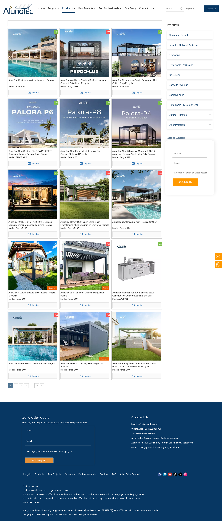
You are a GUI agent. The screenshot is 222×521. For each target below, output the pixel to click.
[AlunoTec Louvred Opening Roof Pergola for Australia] (84, 336)
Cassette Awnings (178, 85)
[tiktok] (175, 474)
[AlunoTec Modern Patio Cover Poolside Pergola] (32, 336)
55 (36, 385)
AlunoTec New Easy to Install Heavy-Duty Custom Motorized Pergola (81, 152)
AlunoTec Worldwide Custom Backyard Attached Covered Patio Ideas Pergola (84, 81)
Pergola (52, 8)
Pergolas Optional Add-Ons (183, 45)
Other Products (177, 125)
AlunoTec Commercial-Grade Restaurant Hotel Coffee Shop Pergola (135, 81)
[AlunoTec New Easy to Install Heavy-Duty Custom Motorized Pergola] (84, 123)
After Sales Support (130, 474)
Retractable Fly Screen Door (184, 105)
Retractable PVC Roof (181, 65)
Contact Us (145, 8)
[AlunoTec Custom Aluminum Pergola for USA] (136, 194)
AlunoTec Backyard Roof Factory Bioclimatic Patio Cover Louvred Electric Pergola (134, 365)
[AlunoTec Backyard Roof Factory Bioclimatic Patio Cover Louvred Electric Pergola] (136, 336)
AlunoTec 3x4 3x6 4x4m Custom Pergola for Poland (82, 294)
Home (41, 8)
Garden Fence (176, 95)
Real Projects (86, 8)
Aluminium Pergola (179, 35)
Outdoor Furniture (178, 115)
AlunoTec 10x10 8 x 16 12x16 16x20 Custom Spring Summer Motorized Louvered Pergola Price (30, 224)
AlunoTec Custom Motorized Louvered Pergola (31, 80)
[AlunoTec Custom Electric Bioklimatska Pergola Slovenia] (32, 265)
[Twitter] (180, 474)
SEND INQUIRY (185, 182)
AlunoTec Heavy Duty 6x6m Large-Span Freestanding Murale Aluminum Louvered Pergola (84, 223)
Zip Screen (174, 75)
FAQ (114, 474)
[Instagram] (185, 474)
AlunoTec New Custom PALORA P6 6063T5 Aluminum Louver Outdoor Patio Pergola (30, 152)
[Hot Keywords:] (181, 8)
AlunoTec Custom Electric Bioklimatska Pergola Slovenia (31, 294)
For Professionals (109, 8)
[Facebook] (160, 474)
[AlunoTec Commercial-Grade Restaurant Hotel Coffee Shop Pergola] (136, 52)
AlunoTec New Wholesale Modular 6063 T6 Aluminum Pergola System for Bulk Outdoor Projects (134, 153)
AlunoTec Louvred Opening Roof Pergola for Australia (82, 365)
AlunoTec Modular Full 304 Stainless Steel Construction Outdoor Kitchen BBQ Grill (133, 294)
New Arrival (175, 55)
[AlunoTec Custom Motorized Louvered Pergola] (32, 52)
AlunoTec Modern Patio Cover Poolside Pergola (31, 363)
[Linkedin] (165, 474)
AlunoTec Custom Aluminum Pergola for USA (134, 222)
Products (67, 8)
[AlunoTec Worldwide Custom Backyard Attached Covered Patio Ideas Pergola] (84, 52)
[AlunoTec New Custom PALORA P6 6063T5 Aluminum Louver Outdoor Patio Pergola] (32, 123)
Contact (104, 474)
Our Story (130, 8)
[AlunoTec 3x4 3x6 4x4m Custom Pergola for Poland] (84, 265)
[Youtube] (170, 474)
